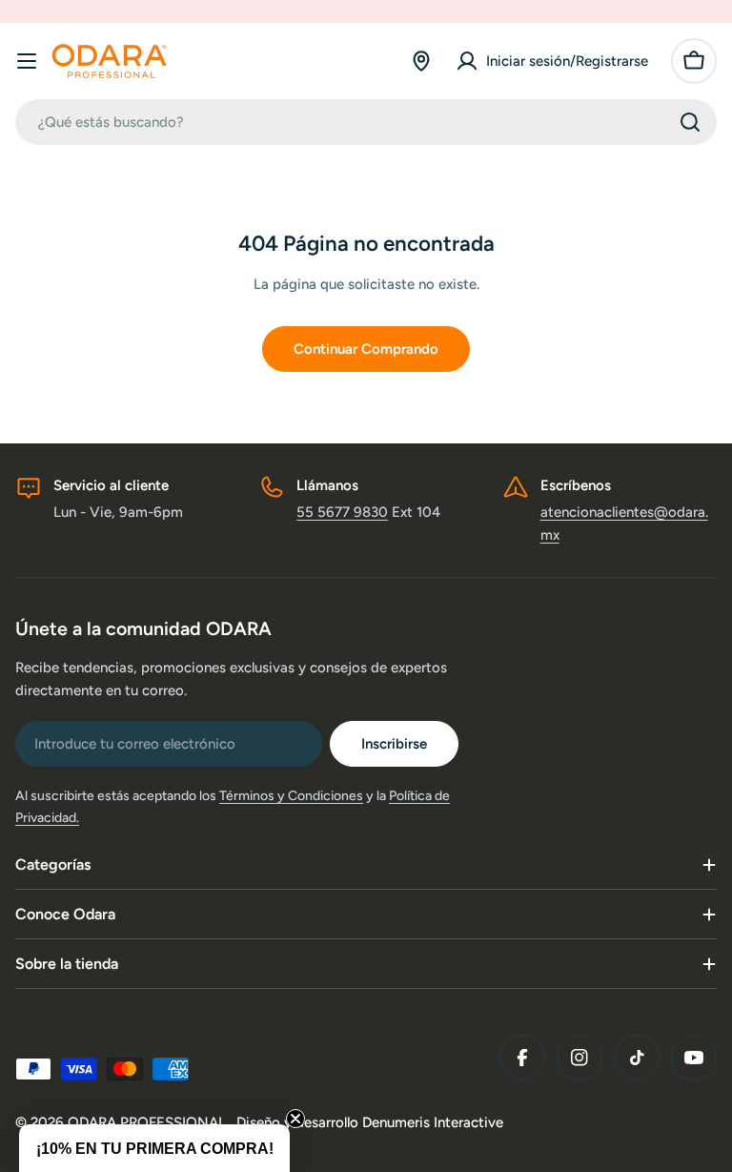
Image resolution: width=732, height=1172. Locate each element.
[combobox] (366, 122)
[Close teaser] (295, 1118)
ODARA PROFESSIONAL (149, 1122)
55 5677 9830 (342, 512)
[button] (154, 1148)
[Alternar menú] (26, 61)
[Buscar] (690, 122)
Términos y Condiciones (291, 796)
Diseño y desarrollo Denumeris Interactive (369, 1122)
